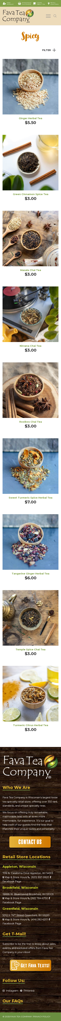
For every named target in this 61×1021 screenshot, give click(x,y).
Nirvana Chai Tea (30, 345)
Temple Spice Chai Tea (30, 649)
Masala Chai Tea (30, 270)
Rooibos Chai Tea (30, 421)
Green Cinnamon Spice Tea (30, 194)
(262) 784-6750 (39, 898)
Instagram (11, 990)
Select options (30, 91)
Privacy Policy (41, 1016)
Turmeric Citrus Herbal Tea (30, 725)
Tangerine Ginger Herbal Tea (30, 573)
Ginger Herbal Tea (30, 118)
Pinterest (28, 990)
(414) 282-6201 (39, 919)
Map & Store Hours (15, 877)
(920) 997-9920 (39, 877)
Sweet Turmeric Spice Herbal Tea (30, 497)
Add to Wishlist (53, 64)
